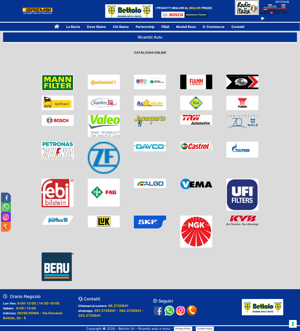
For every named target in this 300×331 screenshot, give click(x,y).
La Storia (73, 27)
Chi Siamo (121, 27)
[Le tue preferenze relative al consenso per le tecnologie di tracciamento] (293, 324)
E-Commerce (213, 27)
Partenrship (145, 27)
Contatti (237, 27)
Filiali (165, 27)
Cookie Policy (204, 328)
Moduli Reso (186, 27)
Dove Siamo (96, 27)
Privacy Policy (183, 328)
